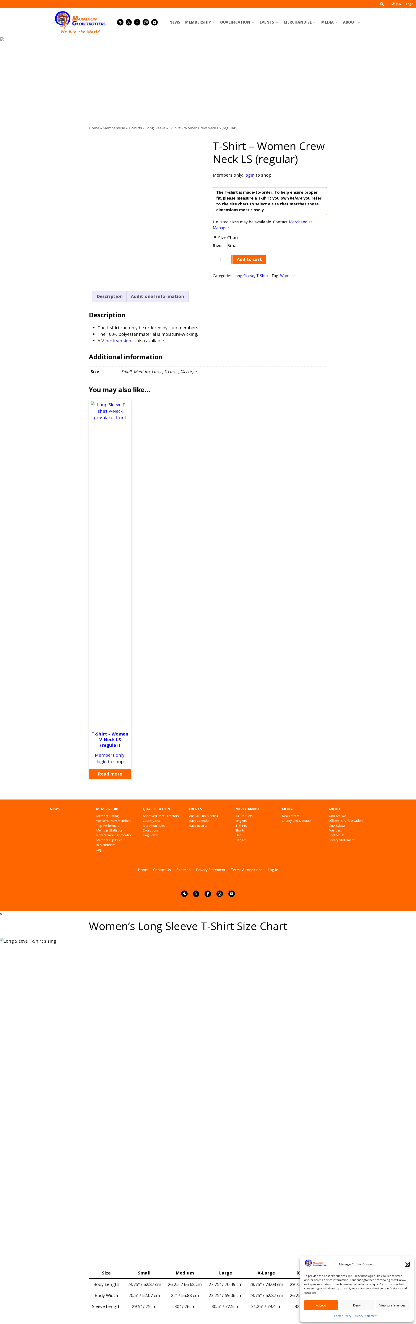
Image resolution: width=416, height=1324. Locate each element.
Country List (151, 820)
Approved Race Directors (161, 816)
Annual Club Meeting (204, 816)
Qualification (235, 22)
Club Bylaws (337, 825)
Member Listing (107, 816)
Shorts (240, 830)
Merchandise (298, 22)
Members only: (110, 755)
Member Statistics (109, 830)
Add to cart (249, 259)
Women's (288, 275)
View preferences (392, 1305)
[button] (407, 1264)
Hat (238, 835)
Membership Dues (109, 840)
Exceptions (151, 830)
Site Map (183, 869)
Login (409, 4)
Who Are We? (338, 816)
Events (267, 22)
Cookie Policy (342, 1316)
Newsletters (290, 816)
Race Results (198, 825)
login (249, 175)
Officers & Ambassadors (345, 820)
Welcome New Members (113, 820)
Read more (110, 774)
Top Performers (107, 825)
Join (398, 4)
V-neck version (116, 341)
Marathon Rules (154, 825)
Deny (357, 1305)
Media (327, 22)
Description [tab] (110, 296)
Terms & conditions (246, 869)
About (349, 22)
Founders (335, 830)
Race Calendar (199, 820)
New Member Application (114, 835)
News (174, 22)
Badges (241, 840)
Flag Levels (151, 835)
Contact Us (336, 835)
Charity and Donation (297, 820)
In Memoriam (105, 845)
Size (217, 245)
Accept (321, 1305)
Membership (198, 22)
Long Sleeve (155, 127)
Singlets (241, 820)
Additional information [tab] (157, 296)
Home (94, 127)
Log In (100, 849)
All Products (244, 816)
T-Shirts (135, 127)
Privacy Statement (365, 1316)
